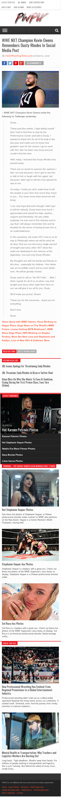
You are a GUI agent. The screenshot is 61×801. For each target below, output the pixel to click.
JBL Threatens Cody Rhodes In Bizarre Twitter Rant (27, 373)
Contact (20, 793)
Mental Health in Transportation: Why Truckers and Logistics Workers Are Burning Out (29, 754)
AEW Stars (6, 7)
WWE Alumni (19, 7)
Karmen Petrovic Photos (14, 436)
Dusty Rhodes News (26, 351)
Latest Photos (8, 2)
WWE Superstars (36, 2)
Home (4, 787)
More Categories (34, 7)
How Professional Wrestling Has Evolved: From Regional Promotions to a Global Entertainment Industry (27, 690)
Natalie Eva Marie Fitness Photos (18, 449)
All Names (22, 2)
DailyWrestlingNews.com (18, 56)
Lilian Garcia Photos (12, 461)
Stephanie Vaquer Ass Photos (17, 564)
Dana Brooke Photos (12, 455)
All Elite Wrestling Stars (11, 790)
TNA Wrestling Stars (41, 790)
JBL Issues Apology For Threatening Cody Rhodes (26, 366)
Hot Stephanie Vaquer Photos (17, 442)
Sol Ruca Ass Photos (13, 623)
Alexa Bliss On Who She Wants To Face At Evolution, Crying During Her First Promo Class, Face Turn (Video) (27, 382)
